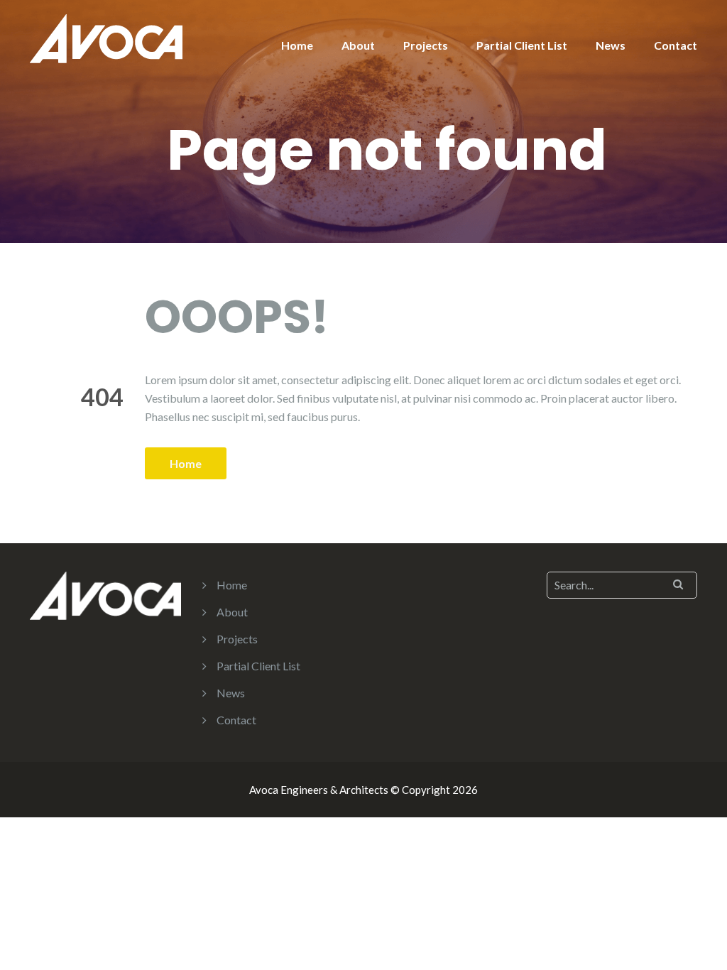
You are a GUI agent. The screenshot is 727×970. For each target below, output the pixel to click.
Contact (675, 45)
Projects (425, 45)
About (358, 45)
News (610, 45)
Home (297, 45)
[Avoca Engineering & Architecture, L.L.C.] (106, 37)
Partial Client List (521, 45)
